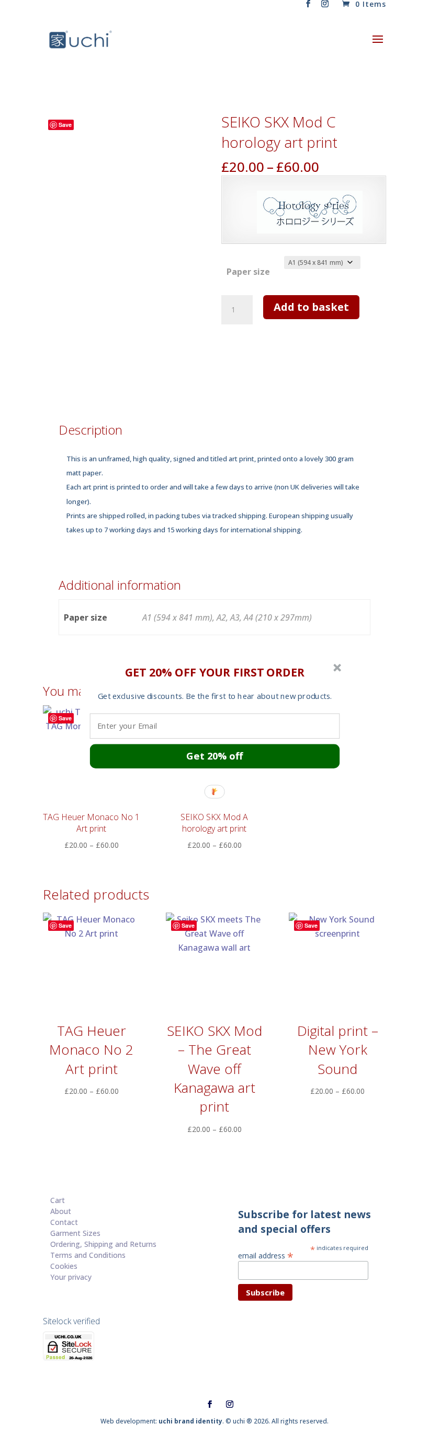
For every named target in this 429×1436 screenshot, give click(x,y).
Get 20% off (214, 755)
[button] (215, 671)
